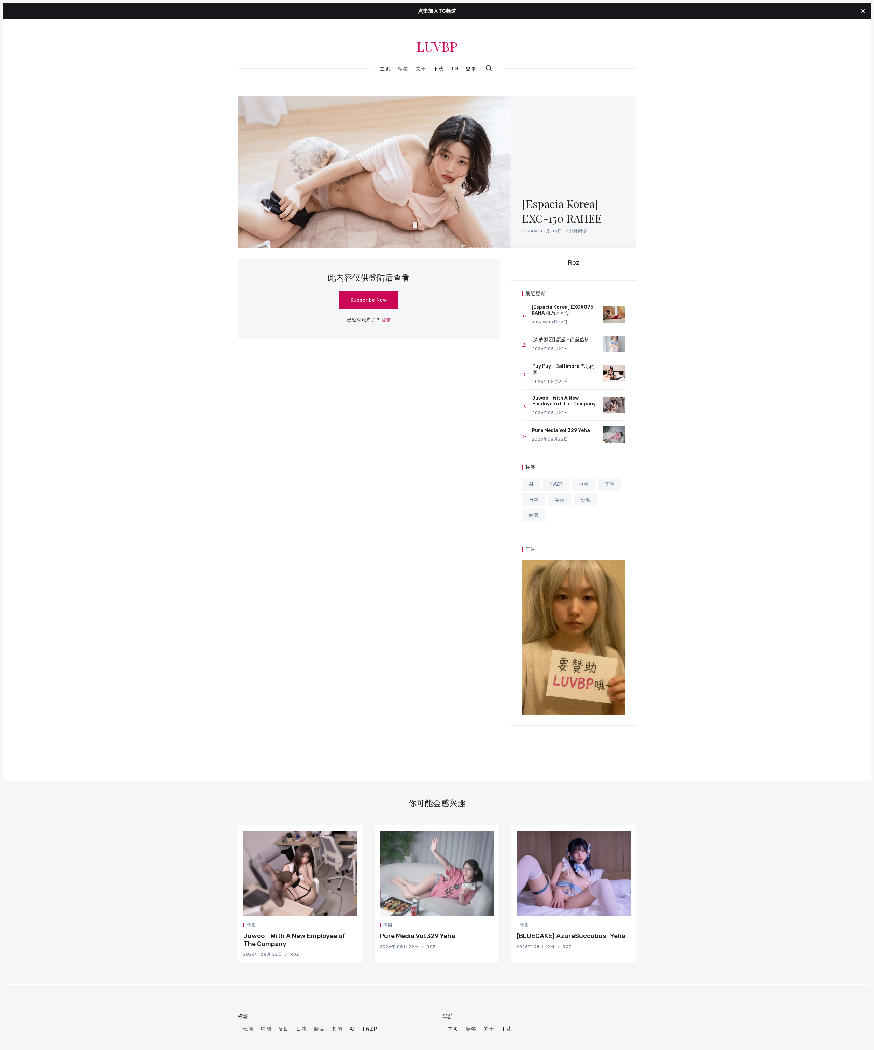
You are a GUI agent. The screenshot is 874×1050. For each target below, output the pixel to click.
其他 (609, 484)
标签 (403, 69)
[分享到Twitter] (331, 926)
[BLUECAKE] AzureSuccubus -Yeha (571, 936)
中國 (583, 484)
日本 (533, 500)
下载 (438, 69)
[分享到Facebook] (340, 926)
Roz (573, 263)
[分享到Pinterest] (355, 926)
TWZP (555, 484)
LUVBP (437, 46)
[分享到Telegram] (348, 926)
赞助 (585, 500)
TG (455, 69)
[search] (488, 68)
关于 (420, 69)
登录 (471, 69)
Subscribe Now (368, 300)
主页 (385, 69)
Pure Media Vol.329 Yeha (417, 936)
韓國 (533, 515)
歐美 (559, 500)
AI (531, 484)
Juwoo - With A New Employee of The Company (294, 940)
